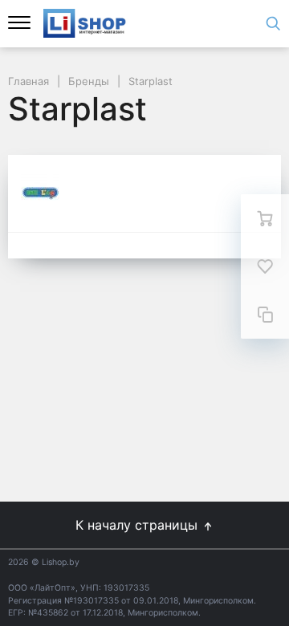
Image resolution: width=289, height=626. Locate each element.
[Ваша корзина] (265, 218)
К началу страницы (138, 525)
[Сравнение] (265, 315)
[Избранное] (265, 266)
